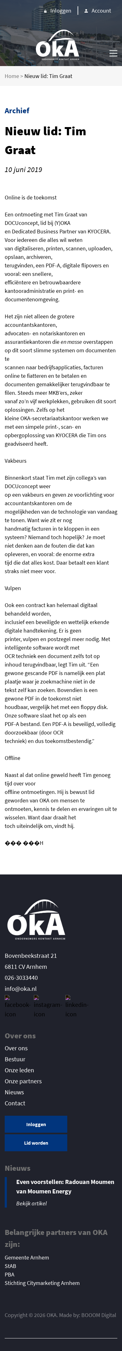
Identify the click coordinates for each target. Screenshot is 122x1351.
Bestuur (15, 1059)
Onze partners (23, 1081)
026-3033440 (21, 977)
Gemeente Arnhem (27, 1257)
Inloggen (60, 10)
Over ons (16, 1048)
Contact (15, 1103)
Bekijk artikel (31, 1203)
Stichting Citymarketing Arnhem (42, 1283)
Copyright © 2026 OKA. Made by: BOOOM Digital (60, 1315)
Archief (17, 110)
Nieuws (14, 1092)
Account (101, 10)
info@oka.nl (21, 988)
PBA (9, 1274)
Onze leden (19, 1070)
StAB (10, 1266)
